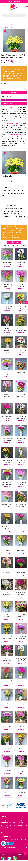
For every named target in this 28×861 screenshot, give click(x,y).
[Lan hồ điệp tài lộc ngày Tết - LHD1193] (21, 320)
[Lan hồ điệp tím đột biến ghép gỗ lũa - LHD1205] (7, 276)
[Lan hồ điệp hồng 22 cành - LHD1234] (21, 276)
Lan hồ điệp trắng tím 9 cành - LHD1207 (21, 440)
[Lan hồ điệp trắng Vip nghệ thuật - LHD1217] (21, 452)
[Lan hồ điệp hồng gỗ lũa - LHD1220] (7, 430)
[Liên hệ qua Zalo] (9, 858)
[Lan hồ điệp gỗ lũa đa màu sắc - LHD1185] (21, 606)
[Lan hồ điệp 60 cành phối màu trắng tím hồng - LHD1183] (21, 628)
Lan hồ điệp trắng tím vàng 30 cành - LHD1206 (7, 484)
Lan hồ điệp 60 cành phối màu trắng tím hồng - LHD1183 (21, 638)
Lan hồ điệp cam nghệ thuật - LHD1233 (7, 330)
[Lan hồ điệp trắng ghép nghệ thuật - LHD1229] (21, 254)
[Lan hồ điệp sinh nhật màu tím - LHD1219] (21, 386)
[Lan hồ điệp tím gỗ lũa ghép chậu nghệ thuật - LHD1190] (21, 562)
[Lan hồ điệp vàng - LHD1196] (7, 518)
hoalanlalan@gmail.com (9, 833)
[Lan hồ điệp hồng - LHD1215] (7, 496)
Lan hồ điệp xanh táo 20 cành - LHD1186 (7, 616)
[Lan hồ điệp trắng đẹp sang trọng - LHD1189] (7, 584)
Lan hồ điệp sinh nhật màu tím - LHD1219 (21, 396)
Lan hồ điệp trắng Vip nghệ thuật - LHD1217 (21, 462)
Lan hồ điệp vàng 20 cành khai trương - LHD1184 (7, 638)
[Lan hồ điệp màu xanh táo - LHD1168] (21, 783)
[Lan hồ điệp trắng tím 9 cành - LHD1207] (21, 430)
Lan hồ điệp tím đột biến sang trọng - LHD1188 (21, 594)
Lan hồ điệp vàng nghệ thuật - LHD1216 (21, 374)
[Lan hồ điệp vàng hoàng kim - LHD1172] (21, 739)
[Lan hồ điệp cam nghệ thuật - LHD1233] (7, 320)
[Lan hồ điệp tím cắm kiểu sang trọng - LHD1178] (21, 673)
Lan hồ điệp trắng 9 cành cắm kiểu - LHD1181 (21, 660)
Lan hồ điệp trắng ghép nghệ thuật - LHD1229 (21, 264)
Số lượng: (3, 83)
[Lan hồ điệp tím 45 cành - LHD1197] (7, 408)
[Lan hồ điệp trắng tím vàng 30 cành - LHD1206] (7, 474)
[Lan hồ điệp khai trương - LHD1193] (7, 364)
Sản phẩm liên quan (14, 242)
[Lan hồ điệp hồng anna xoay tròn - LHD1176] (21, 695)
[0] (26, 7)
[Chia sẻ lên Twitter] (8, 96)
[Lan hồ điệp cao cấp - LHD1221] (21, 342)
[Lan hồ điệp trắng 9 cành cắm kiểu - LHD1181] (21, 650)
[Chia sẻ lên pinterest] (9, 96)
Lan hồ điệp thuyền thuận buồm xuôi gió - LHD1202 (21, 506)
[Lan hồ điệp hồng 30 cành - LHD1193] (21, 474)
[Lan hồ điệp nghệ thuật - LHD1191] (7, 562)
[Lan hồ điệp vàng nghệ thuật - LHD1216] (21, 364)
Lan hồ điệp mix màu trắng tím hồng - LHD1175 (7, 726)
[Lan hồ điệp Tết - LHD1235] (7, 342)
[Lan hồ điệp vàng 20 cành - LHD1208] (7, 452)
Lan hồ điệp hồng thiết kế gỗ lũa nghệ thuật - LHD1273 (7, 264)
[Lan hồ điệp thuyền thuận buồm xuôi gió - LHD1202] (21, 496)
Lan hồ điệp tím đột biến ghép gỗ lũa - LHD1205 (7, 286)
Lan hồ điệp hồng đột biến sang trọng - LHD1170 (21, 770)
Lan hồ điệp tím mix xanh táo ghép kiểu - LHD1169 (7, 792)
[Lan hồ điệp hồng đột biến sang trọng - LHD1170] (21, 761)
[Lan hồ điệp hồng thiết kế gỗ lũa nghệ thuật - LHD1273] (7, 254)
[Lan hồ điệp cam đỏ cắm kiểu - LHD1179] (7, 673)
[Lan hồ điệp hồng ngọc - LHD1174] (21, 717)
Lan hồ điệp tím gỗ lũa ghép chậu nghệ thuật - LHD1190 (21, 572)
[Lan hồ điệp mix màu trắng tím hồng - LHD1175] (7, 717)
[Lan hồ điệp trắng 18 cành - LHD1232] (7, 298)
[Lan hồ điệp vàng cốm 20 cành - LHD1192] (21, 540)
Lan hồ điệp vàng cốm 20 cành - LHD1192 (21, 550)
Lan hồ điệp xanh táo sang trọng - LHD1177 (7, 704)
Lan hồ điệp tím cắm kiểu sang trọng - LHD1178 (21, 682)
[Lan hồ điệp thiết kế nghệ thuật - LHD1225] (7, 386)
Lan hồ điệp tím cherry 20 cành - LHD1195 (21, 528)
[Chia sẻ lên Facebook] (6, 96)
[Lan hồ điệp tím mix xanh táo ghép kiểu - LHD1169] (7, 783)
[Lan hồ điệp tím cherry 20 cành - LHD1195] (21, 518)
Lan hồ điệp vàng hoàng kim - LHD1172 (21, 748)
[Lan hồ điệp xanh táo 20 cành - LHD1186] (7, 606)
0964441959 (17, 1)
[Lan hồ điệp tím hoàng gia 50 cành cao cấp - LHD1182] (7, 650)
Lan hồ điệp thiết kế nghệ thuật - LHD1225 (7, 396)
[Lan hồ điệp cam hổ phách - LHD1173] (7, 739)
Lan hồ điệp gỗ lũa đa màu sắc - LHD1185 (21, 616)
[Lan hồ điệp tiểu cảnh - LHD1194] (7, 540)
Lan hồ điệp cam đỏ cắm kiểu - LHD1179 (7, 682)
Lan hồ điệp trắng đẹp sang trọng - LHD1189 (7, 594)
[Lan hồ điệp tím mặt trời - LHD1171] (7, 761)
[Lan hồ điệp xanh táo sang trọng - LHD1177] (7, 695)
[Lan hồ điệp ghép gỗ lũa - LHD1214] (21, 408)
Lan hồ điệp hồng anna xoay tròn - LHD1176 (21, 704)
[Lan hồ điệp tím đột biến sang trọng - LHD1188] (21, 584)
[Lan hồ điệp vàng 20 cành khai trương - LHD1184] (7, 628)
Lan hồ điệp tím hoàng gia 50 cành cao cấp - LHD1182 (7, 660)
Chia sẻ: (3, 96)
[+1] (10, 96)
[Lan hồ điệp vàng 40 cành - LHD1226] (21, 298)
